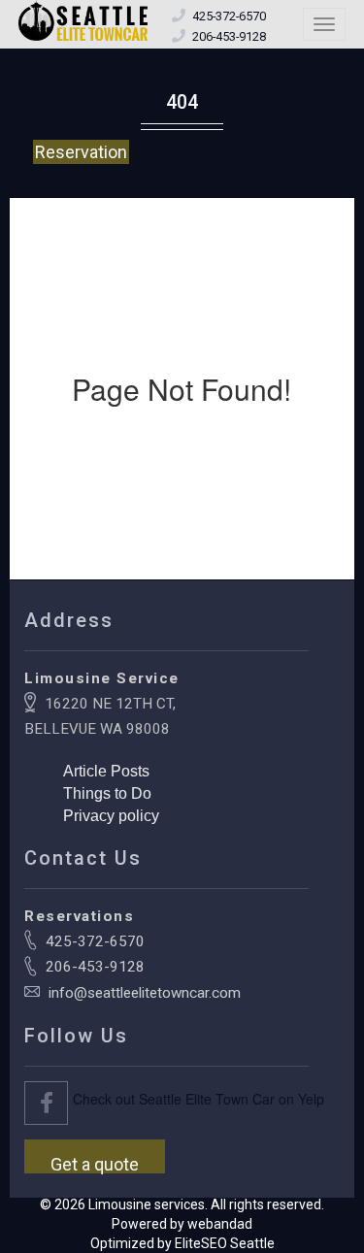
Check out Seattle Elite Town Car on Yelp (198, 1098)
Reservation (81, 152)
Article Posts (106, 771)
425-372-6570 (95, 941)
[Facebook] (46, 1103)
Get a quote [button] (94, 1163)
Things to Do (107, 793)
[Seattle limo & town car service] (84, 22)
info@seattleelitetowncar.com (145, 993)
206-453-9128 (95, 966)
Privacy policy (111, 816)
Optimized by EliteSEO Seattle (182, 1243)
